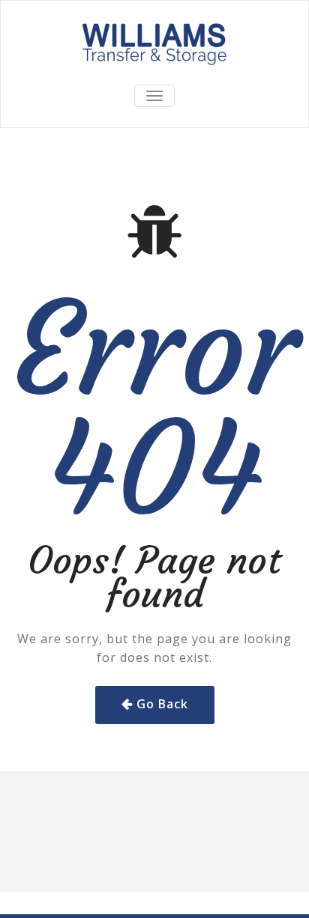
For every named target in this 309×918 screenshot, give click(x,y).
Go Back (162, 704)
